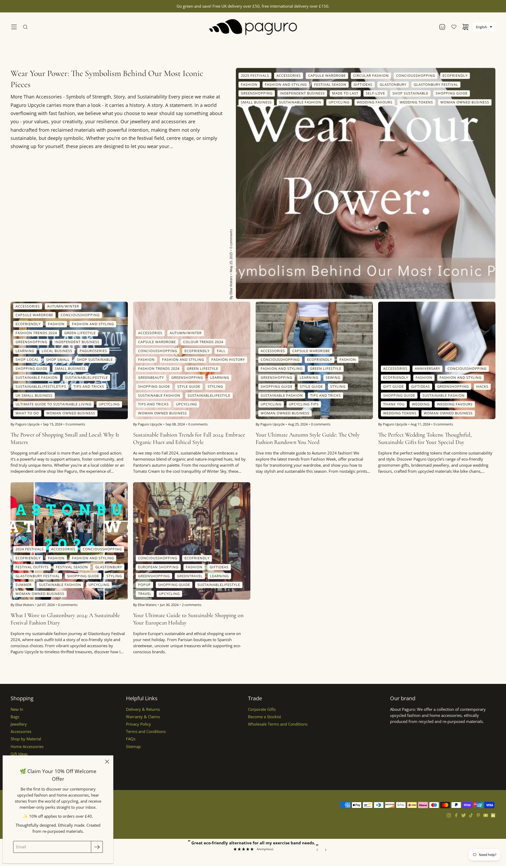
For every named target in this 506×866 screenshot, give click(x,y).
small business (256, 102)
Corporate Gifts (262, 709)
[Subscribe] (97, 847)
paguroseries (93, 350)
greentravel (190, 576)
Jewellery (19, 724)
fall (221, 350)
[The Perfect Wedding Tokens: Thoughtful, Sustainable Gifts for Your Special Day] (436, 360)
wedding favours (374, 102)
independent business (302, 93)
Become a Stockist (264, 717)
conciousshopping (415, 75)
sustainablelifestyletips (41, 386)
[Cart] (465, 27)
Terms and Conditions (146, 731)
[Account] (442, 27)
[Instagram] (448, 815)
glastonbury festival (38, 576)
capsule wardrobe (327, 75)
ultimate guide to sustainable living (53, 404)
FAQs (130, 739)
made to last (345, 93)
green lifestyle (80, 332)
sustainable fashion (300, 102)
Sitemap (133, 746)
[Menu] (14, 26)
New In (17, 709)
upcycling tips (304, 404)
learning (25, 350)
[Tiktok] (471, 815)
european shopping (158, 567)
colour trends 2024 (203, 341)
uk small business (34, 395)
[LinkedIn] (493, 815)
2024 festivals (30, 549)
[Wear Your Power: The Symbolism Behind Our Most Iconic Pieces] (365, 183)
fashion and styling (93, 324)
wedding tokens (416, 102)
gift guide (393, 386)
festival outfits (32, 567)
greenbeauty (151, 377)
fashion (249, 84)
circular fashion (371, 75)
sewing (333, 377)
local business (57, 350)
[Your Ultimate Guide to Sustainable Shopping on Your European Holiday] (191, 541)
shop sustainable (410, 93)
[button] (484, 26)
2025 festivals (255, 75)
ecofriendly (455, 75)
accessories (288, 75)
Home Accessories (27, 746)
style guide (188, 386)
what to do (27, 413)
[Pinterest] (478, 815)
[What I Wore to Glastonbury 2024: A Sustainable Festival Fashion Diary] (69, 541)
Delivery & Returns (143, 709)
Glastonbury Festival (436, 84)
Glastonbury (393, 84)
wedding (421, 404)
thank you (394, 404)
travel (145, 593)
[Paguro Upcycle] (253, 27)
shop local (27, 359)
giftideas (363, 84)
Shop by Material (26, 739)
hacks (482, 386)
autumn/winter (63, 306)
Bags (15, 717)
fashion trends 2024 (36, 332)
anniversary (427, 368)
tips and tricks (89, 386)
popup (144, 585)
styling (215, 386)
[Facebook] (456, 815)
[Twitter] (463, 815)
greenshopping (257, 93)
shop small (58, 359)
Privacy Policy (138, 724)
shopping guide (452, 93)
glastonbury (108, 567)
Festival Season (330, 84)
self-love (375, 93)
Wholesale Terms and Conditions (278, 724)
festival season (72, 567)
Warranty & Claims (143, 717)
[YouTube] (485, 815)
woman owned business (464, 102)
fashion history (228, 359)
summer (24, 585)
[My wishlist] (454, 27)
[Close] (107, 761)
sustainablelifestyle (86, 377)
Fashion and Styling (286, 84)
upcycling (339, 102)
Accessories (21, 731)
